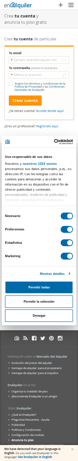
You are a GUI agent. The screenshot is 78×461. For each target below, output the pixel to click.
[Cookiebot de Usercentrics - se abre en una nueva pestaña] (55, 142)
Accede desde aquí (50, 111)
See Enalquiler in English (35, 457)
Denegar (39, 315)
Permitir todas (39, 287)
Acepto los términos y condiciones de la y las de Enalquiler (40, 86)
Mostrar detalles (52, 273)
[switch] (67, 229)
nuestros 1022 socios (40, 163)
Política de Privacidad (28, 86)
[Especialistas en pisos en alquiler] (18, 5)
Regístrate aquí (47, 126)
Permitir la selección (39, 301)
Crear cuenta (25, 100)
